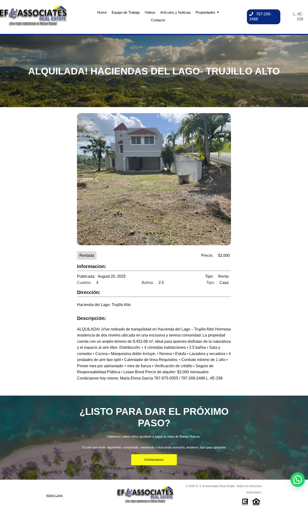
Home (102, 12)
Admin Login (54, 495)
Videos (150, 12)
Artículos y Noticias (175, 12)
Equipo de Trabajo (126, 12)
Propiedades (205, 12)
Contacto (158, 20)
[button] (297, 479)
